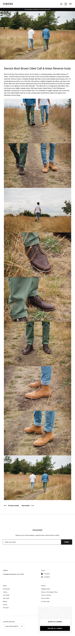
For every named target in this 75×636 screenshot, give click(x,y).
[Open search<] (61, 4)
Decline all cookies (55, 628)
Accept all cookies (55, 622)
